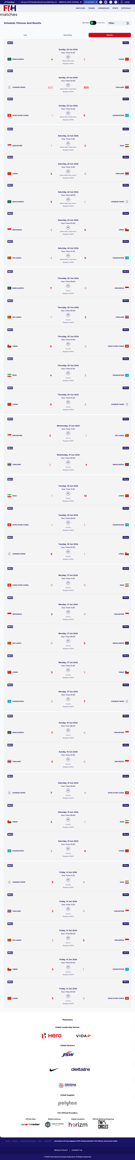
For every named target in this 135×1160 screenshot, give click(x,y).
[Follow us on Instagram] (115, 2)
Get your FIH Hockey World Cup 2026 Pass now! (36, 2)
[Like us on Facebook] (100, 2)
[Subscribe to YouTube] (105, 2)
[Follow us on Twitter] (110, 2)
